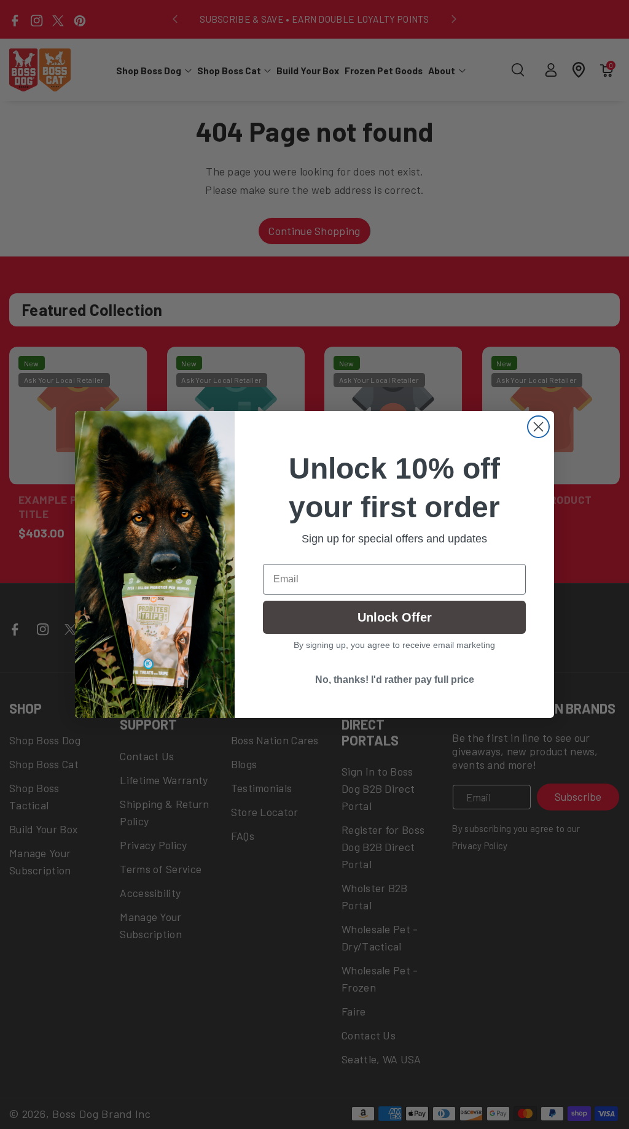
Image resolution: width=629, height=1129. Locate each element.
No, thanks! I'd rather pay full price (394, 679)
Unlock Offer (394, 617)
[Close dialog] (538, 426)
